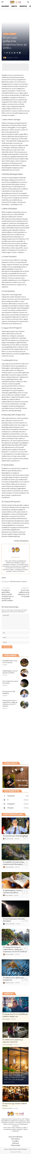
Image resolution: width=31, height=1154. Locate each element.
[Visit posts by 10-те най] (4, 57)
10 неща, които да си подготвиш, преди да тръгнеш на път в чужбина (15, 949)
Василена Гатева (9, 982)
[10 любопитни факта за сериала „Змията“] (15, 1030)
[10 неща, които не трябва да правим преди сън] (15, 1004)
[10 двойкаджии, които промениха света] (24, 673)
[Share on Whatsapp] (12, 52)
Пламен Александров (7, 1044)
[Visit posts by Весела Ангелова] (4, 838)
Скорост (12, 33)
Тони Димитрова (9, 867)
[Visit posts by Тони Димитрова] (4, 867)
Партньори (15, 1145)
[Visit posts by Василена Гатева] (4, 983)
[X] (15, 800)
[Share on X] (9, 52)
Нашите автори (15, 1137)
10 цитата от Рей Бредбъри (15, 836)
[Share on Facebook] (7, 52)
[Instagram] (15, 804)
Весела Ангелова (9, 838)
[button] (3, 2)
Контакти (15, 1139)
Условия (15, 1141)
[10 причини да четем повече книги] (15, 1094)
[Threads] (15, 808)
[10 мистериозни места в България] (24, 683)
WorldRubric (24, 541)
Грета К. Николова (9, 923)
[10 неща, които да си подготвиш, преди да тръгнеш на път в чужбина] (24, 704)
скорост (24, 581)
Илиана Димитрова (7, 1108)
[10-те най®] (15, 2)
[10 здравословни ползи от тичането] (24, 663)
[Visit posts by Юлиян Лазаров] (4, 895)
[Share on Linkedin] (14, 52)
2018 (11, 581)
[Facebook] (15, 796)
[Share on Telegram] (17, 52)
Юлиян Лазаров (8, 895)
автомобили (17, 581)
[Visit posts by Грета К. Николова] (4, 924)
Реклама (15, 1143)
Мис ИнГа (6, 1082)
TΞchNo (6, 33)
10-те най (9, 57)
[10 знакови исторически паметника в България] (15, 852)
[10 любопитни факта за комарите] (15, 967)
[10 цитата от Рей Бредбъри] (24, 693)
